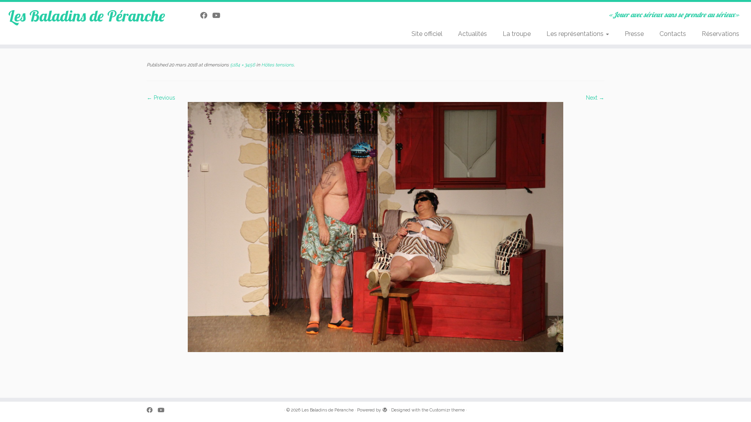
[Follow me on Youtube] (218, 15)
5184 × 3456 (242, 65)
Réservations (720, 34)
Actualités (472, 34)
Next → (595, 98)
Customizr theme (447, 410)
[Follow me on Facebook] (206, 15)
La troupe (517, 34)
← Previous (161, 98)
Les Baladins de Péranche (86, 15)
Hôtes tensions (277, 65)
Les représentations (575, 34)
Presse (634, 34)
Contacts (672, 34)
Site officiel (426, 34)
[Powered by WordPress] (385, 408)
